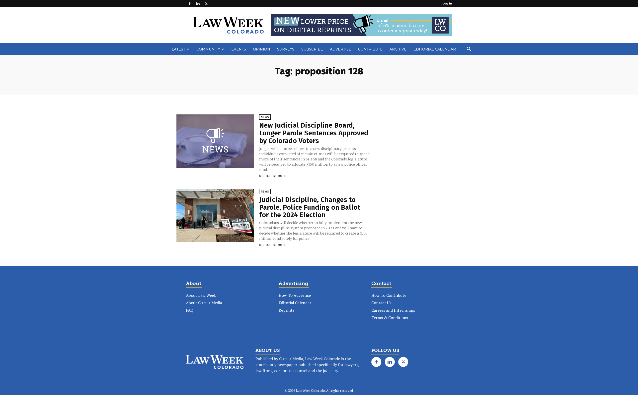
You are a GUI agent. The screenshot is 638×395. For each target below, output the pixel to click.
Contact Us (381, 302)
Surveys (285, 49)
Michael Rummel (272, 176)
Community (208, 49)
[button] (469, 49)
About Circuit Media (204, 302)
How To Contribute (388, 295)
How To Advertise (295, 295)
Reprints (286, 310)
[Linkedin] (198, 3)
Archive (398, 49)
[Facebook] (189, 3)
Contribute (370, 49)
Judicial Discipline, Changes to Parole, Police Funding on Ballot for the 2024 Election (309, 207)
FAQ (189, 310)
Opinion (261, 49)
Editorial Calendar (434, 49)
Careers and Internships (393, 310)
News (265, 117)
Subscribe (312, 49)
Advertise (340, 49)
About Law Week (201, 295)
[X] (206, 3)
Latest (178, 49)
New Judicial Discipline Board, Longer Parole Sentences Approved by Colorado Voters (313, 133)
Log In (447, 3)
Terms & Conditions (389, 317)
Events (238, 49)
